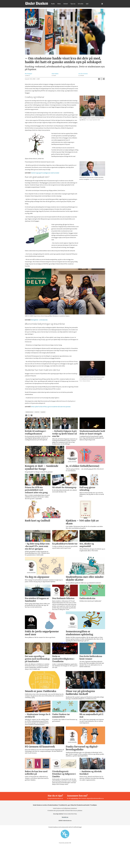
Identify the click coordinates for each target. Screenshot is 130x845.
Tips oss (72, 4)
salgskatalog (75, 798)
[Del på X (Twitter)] (101, 79)
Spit (87, 4)
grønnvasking (29, 412)
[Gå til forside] (36, 3)
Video (59, 4)
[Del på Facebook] (99, 79)
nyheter (37, 412)
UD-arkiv (80, 4)
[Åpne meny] (102, 4)
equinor (43, 412)
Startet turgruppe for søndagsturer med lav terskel (45, 173)
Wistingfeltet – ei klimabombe (39, 320)
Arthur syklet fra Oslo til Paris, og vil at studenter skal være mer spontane (50, 406)
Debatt (65, 4)
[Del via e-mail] (104, 79)
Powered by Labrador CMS (65, 842)
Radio (53, 4)
